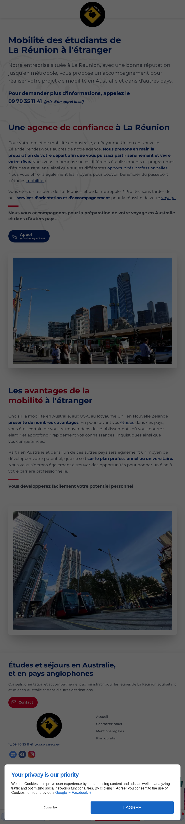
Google (61, 792)
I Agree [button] (132, 807)
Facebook (80, 792)
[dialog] (92, 792)
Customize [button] (50, 807)
